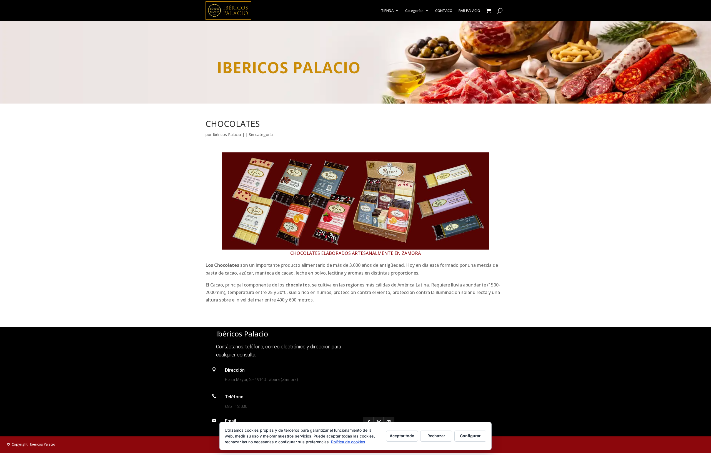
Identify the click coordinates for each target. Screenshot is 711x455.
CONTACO (443, 10)
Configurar (470, 435)
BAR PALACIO (469, 10)
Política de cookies (348, 441)
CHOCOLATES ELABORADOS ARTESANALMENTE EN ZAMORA (355, 253)
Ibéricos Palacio (227, 134)
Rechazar (436, 435)
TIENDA (387, 10)
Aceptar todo (402, 435)
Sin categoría (261, 134)
